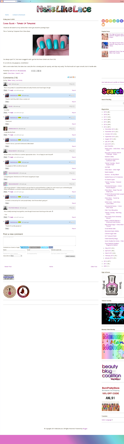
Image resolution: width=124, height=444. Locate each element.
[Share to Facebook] (38, 71)
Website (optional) (56, 250)
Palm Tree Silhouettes (111, 210)
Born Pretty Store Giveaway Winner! (113, 217)
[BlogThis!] (34, 71)
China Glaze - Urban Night (112, 169)
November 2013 (110, 131)
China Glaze (11, 73)
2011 (105, 264)
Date (9, 80)
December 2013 (110, 129)
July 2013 (108, 141)
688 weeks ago (15, 84)
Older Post (94, 266)
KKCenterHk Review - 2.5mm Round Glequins (113, 186)
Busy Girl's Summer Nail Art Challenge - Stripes (113, 153)
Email (28, 250)
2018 (105, 114)
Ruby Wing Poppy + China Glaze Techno (114, 225)
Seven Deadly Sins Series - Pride (114, 241)
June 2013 (108, 144)
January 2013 (109, 258)
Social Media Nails (110, 228)
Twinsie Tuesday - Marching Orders (113, 213)
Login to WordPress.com (35, 247)
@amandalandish (14, 173)
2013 (105, 127)
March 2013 (109, 253)
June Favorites (109, 146)
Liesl (10, 84)
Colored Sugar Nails (110, 233)
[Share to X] (36, 71)
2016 (105, 119)
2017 (105, 117)
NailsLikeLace (13, 70)
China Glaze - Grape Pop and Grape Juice (113, 190)
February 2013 (109, 255)
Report (74, 90)
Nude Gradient (109, 172)
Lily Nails (107, 167)
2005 (105, 266)
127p (19, 95)
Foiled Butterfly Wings (111, 238)
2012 (105, 261)
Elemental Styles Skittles (112, 231)
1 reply (11, 90)
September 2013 (110, 136)
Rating (13, 80)
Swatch (18, 73)
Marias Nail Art (13, 151)
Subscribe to (6, 256)
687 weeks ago (22, 173)
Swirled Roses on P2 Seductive (114, 177)
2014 (105, 124)
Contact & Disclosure (19, 15)
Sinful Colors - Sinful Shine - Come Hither (113, 202)
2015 (105, 122)
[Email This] (32, 71)
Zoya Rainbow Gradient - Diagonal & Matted (112, 244)
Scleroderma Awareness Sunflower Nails (112, 159)
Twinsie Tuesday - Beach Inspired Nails (112, 163)
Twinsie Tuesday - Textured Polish (113, 182)
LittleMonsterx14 (13, 128)
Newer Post (8, 266)
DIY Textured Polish (110, 236)
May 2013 (108, 248)
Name (4, 250)
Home (7, 15)
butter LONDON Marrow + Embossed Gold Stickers (113, 221)
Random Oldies (109, 156)
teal (22, 73)
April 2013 (108, 251)
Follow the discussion (74, 77)
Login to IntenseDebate (24, 247)
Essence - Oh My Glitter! (112, 174)
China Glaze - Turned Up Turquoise (112, 198)
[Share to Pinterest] (40, 71)
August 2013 (109, 139)
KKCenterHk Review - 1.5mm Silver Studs (113, 206)
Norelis (11, 106)
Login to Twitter (44, 247)
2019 (105, 112)
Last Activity (19, 80)
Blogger (85, 428)
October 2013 (109, 134)
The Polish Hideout (14, 208)
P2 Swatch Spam (110, 179)
